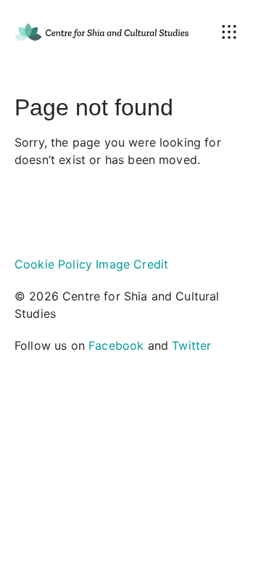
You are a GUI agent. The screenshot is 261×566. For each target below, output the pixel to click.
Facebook (116, 345)
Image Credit (132, 264)
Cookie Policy (53, 264)
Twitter (191, 345)
